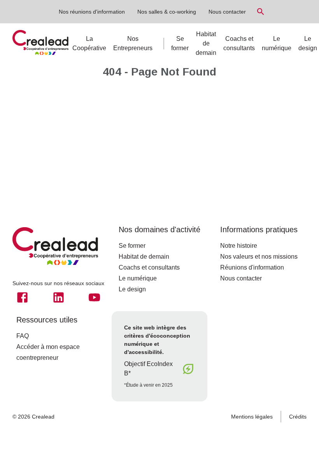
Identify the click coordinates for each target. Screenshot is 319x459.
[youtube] (94, 297)
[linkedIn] (58, 297)
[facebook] (22, 297)
